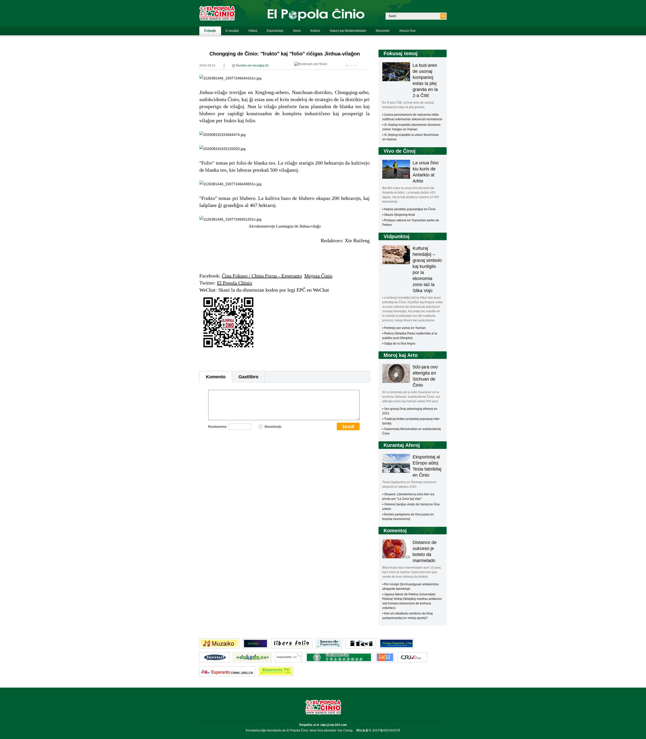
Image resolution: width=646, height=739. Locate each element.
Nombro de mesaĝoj (250, 65)
